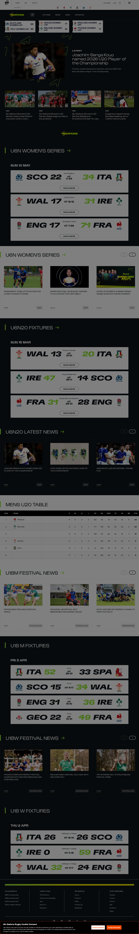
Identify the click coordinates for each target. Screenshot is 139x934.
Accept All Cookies (114, 927)
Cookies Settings (98, 927)
